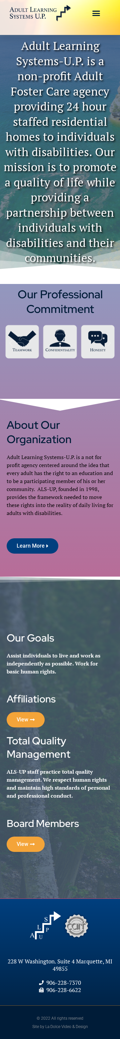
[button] (96, 13)
